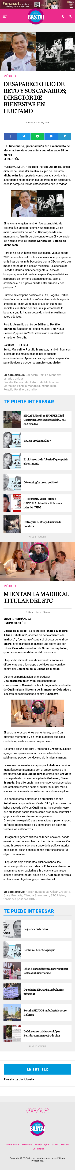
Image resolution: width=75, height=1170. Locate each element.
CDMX (55, 1144)
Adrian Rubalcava (37, 891)
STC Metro (58, 895)
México (65, 1144)
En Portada (38, 1148)
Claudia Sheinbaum (36, 895)
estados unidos (13, 378)
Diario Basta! (13, 1144)
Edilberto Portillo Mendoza (43, 374)
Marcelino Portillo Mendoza (21, 385)
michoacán (49, 385)
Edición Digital (42, 1144)
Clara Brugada (12, 895)
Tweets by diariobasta (19, 1079)
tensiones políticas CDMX (20, 899)
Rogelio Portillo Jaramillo (20, 389)
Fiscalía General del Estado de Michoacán (31, 382)
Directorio (27, 1144)
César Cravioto (60, 891)
